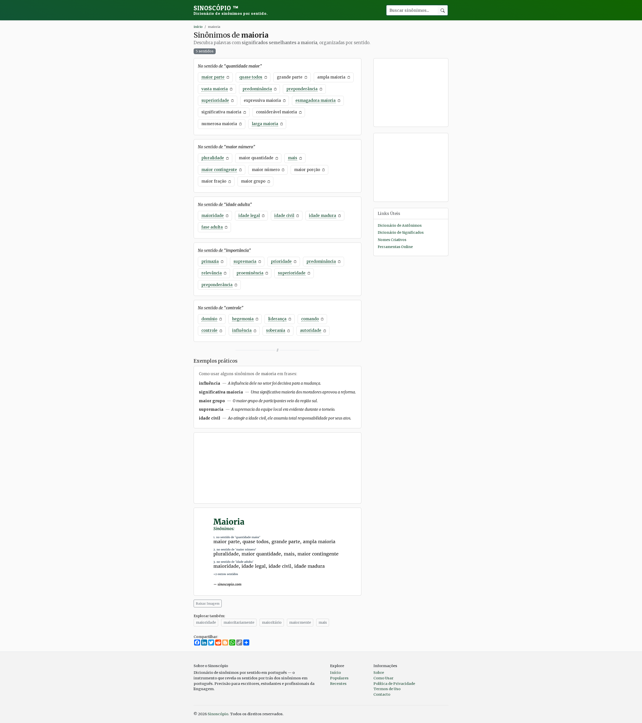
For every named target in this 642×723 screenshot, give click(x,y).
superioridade (215, 100)
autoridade (310, 330)
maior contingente (219, 169)
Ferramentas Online (395, 247)
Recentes (338, 683)
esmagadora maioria (315, 100)
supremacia (244, 261)
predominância (257, 89)
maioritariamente (238, 622)
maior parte (212, 77)
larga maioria (265, 123)
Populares (339, 678)
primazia (210, 261)
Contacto (381, 694)
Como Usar (383, 678)
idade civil (284, 215)
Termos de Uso (386, 689)
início (198, 27)
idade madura (322, 215)
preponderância (301, 89)
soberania (275, 330)
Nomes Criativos (392, 240)
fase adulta (212, 227)
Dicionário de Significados (401, 233)
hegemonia (243, 318)
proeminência (249, 273)
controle (209, 330)
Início (335, 672)
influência (242, 330)
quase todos (250, 77)
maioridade (212, 215)
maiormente (300, 622)
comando (310, 318)
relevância (211, 273)
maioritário (272, 622)
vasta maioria (214, 89)
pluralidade (212, 157)
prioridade (281, 261)
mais (292, 157)
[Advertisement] (277, 468)
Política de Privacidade (394, 683)
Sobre (378, 672)
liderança (277, 318)
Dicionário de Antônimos (400, 225)
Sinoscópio (231, 10)
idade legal (249, 215)
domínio (209, 318)
